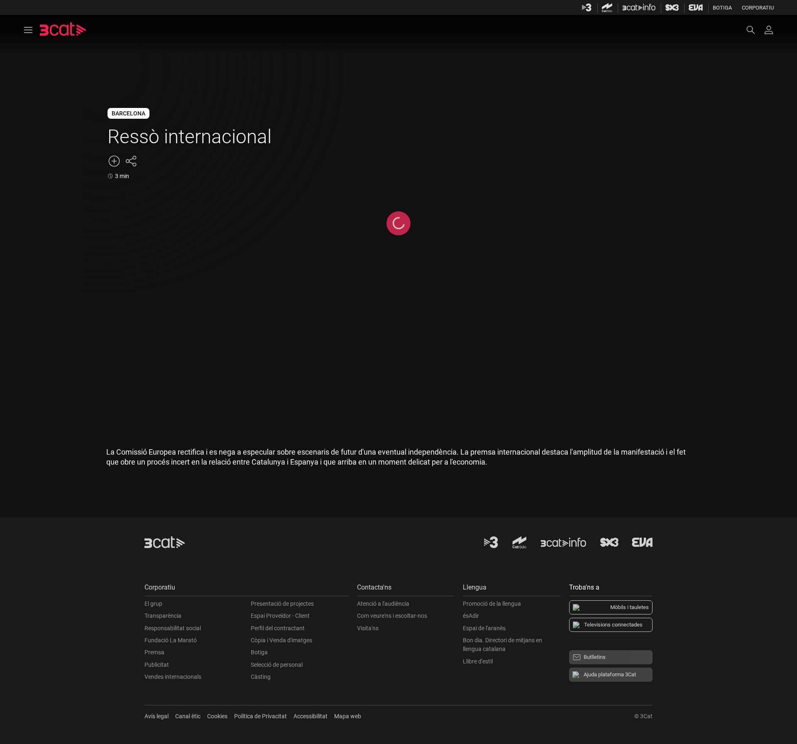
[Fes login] (769, 30)
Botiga (722, 8)
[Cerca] (755, 30)
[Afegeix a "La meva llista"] (114, 161)
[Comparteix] (130, 161)
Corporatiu (758, 8)
